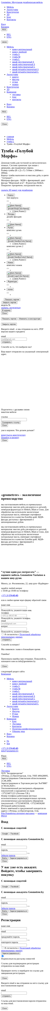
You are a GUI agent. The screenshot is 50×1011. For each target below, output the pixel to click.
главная (10, 136)
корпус (15, 77)
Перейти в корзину (10, 437)
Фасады (16, 711)
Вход (3, 24)
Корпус (15, 709)
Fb (8, 741)
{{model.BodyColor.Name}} (18, 209)
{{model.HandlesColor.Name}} (19, 241)
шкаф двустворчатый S (23, 62)
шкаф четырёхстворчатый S (25, 69)
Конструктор (13, 12)
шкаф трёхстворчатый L (23, 67)
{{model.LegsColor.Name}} (18, 276)
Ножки (15, 716)
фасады (15, 79)
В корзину (6, 310)
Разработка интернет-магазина (19, 813)
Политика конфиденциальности (27, 729)
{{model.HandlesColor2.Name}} (20, 257)
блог (14, 97)
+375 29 (9, 595)
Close (4, 124)
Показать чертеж (12, 300)
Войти (4, 858)
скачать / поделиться (10, 307)
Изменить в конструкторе (29, 319)
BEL (9, 34)
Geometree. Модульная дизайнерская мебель (22, 2)
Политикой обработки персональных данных (21, 635)
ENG (9, 37)
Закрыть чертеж (9, 302)
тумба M (16, 57)
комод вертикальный (22, 49)
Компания (11, 92)
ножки (15, 84)
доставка (16, 94)
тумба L (16, 59)
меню (4, 42)
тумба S (16, 54)
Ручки (15, 714)
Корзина (5, 27)
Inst (8, 743)
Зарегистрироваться (18, 858)
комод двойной (19, 52)
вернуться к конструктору (13, 435)
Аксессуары (12, 9)
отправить (6, 342)
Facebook (15, 834)
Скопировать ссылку (11, 422)
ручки (15, 82)
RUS (4, 30)
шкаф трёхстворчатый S (23, 64)
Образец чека (18, 731)
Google (5, 834)
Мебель (10, 7)
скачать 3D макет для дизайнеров (17, 190)
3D (8, 14)
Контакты (11, 19)
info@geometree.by (9, 751)
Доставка (16, 724)
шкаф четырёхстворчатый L (25, 72)
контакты (16, 99)
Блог (9, 17)
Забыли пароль (8, 855)
